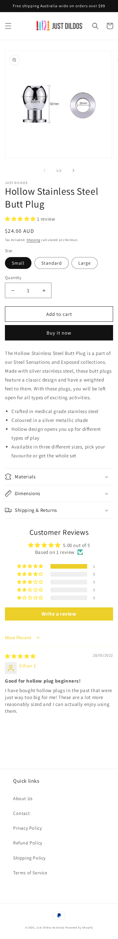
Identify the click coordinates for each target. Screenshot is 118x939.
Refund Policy (27, 843)
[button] (8, 26)
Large (84, 263)
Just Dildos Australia (50, 927)
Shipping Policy (29, 858)
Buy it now (59, 333)
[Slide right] (73, 170)
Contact (21, 813)
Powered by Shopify (79, 927)
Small (18, 263)
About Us (23, 798)
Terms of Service (30, 873)
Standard (51, 263)
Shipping (33, 240)
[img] (20, 656)
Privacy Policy (27, 828)
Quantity (13, 277)
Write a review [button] (59, 613)
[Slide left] (44, 170)
